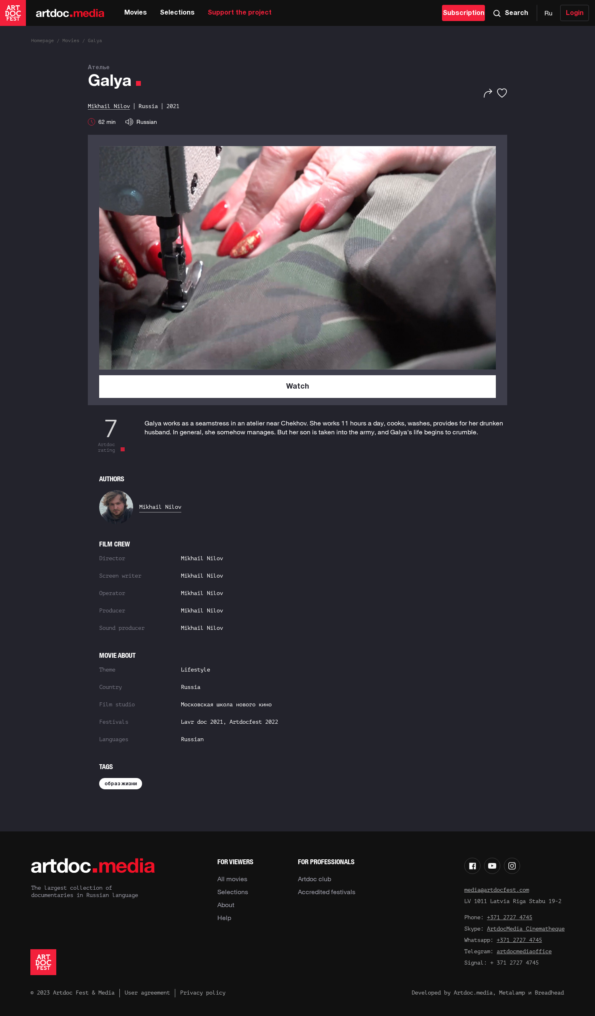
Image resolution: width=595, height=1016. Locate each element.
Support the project (240, 13)
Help (224, 917)
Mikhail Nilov (160, 507)
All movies (232, 879)
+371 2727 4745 (509, 917)
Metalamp (512, 993)
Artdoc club (314, 879)
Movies (135, 13)
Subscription (463, 13)
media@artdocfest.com (496, 890)
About (225, 904)
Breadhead (549, 993)
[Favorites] (502, 93)
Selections (177, 13)
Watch (297, 386)
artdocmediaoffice (524, 951)
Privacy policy (202, 993)
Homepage (42, 40)
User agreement (147, 993)
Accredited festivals (326, 891)
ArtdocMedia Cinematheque (526, 929)
